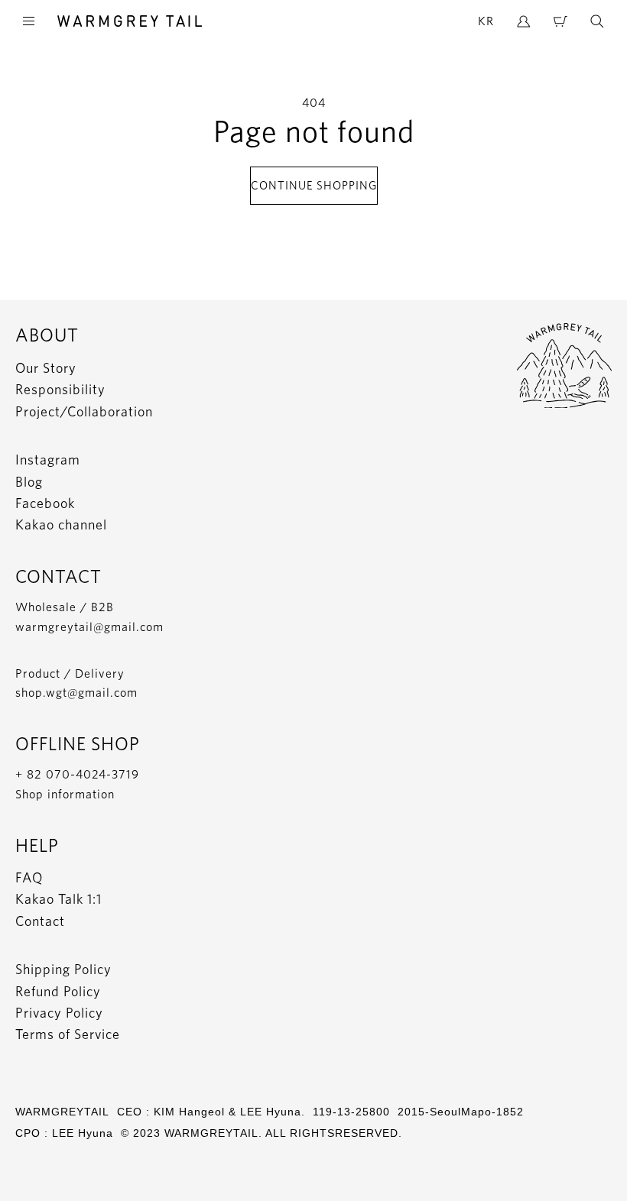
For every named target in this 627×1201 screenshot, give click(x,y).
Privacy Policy (59, 1013)
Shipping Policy (63, 969)
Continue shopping (314, 186)
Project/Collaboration (84, 411)
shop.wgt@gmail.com (76, 692)
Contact (40, 921)
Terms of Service (67, 1034)
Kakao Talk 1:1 (58, 899)
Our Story (45, 368)
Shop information (65, 794)
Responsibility (60, 389)
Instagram (47, 460)
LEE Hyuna (82, 1133)
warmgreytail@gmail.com (89, 627)
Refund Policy (58, 991)
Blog (29, 482)
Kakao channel (61, 524)
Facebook (45, 503)
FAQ (29, 877)
